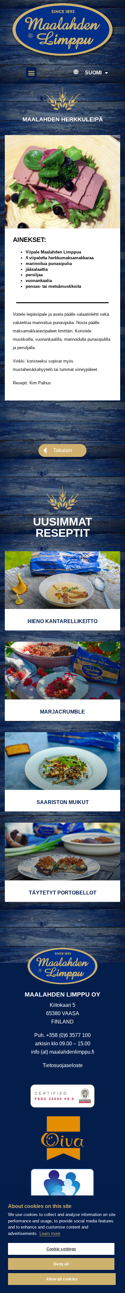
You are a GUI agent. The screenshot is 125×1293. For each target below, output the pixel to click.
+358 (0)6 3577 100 (68, 1035)
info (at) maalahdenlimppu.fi (62, 1052)
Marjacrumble (62, 712)
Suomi (93, 72)
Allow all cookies (62, 1279)
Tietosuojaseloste (63, 1065)
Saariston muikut (63, 802)
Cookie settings (61, 1249)
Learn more (49, 1233)
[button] (31, 72)
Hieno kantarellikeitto (62, 621)
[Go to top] (111, 1173)
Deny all (61, 1264)
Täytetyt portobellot (62, 892)
